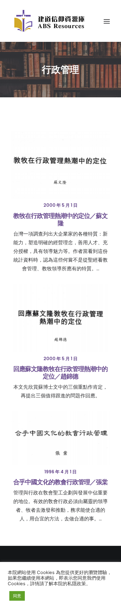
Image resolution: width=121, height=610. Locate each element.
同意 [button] (17, 595)
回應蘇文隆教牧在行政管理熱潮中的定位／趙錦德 (60, 373)
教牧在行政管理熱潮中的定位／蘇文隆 (60, 219)
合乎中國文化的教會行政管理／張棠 (60, 482)
